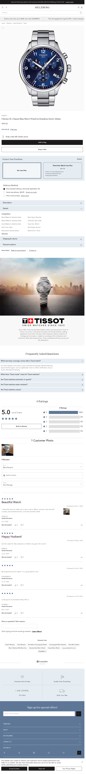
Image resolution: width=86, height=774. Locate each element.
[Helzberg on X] (19, 753)
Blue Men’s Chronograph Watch (37, 644)
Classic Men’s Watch (54, 648)
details (79, 159)
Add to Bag (42, 142)
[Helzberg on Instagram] (49, 753)
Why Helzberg (8, 736)
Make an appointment (18, 250)
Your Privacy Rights (68, 769)
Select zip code (31, 192)
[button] (63, 412)
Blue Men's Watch (74, 644)
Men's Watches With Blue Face (18, 648)
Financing (6, 724)
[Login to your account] (6, 7)
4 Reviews (13, 129)
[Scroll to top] (79, 753)
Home (3, 23)
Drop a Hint (42, 149)
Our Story (22, 695)
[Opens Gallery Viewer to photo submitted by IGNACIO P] (7, 450)
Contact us (32, 250)
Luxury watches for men (69, 648)
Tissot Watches (21, 644)
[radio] (42, 191)
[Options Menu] (81, 525)
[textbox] (19, 626)
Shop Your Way (62, 695)
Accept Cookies (14, 769)
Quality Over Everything (62, 681)
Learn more (69, 2)
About (5, 730)
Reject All (42, 769)
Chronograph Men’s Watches (57, 644)
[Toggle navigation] (3, 7)
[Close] (82, 762)
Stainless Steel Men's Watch (37, 648)
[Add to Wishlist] (3, 28)
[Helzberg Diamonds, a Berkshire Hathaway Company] (42, 7)
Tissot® (4, 115)
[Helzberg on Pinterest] (34, 753)
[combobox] (42, 13)
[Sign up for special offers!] (78, 713)
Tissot (25, 23)
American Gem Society (22, 681)
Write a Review (21, 426)
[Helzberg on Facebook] (4, 753)
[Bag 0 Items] (82, 7)
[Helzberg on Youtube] (63, 753)
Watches (9, 23)
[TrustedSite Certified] (42, 662)
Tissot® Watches (10, 644)
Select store (25, 196)
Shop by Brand (17, 23)
